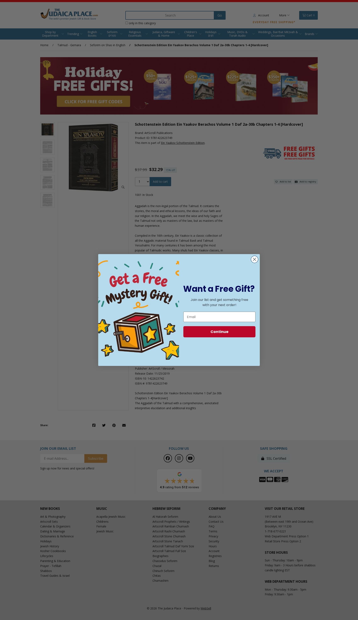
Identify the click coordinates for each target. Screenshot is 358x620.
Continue (219, 331)
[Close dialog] (254, 259)
